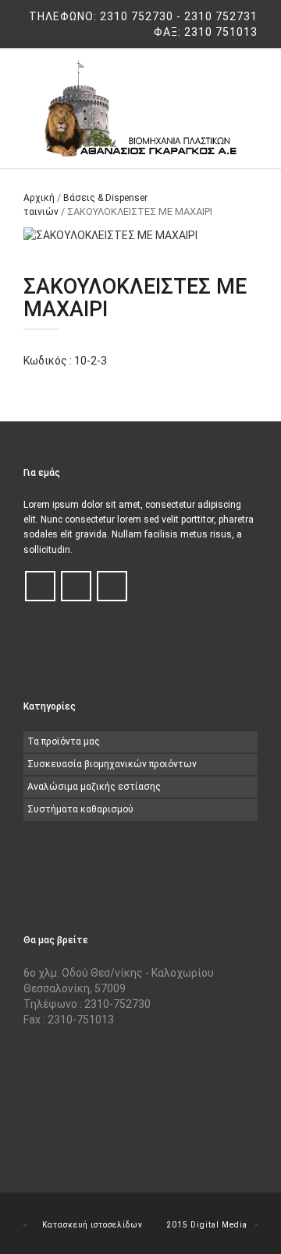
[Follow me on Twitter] (76, 586)
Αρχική (39, 197)
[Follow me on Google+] (112, 586)
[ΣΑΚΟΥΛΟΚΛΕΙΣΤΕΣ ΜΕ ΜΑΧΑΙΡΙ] (140, 235)
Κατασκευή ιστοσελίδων (92, 1225)
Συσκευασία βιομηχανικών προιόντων (112, 764)
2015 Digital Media (206, 1225)
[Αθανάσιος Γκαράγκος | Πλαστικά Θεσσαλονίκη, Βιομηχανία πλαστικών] (141, 108)
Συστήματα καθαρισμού (80, 809)
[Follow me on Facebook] (40, 586)
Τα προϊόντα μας (63, 741)
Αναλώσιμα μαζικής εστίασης (94, 786)
